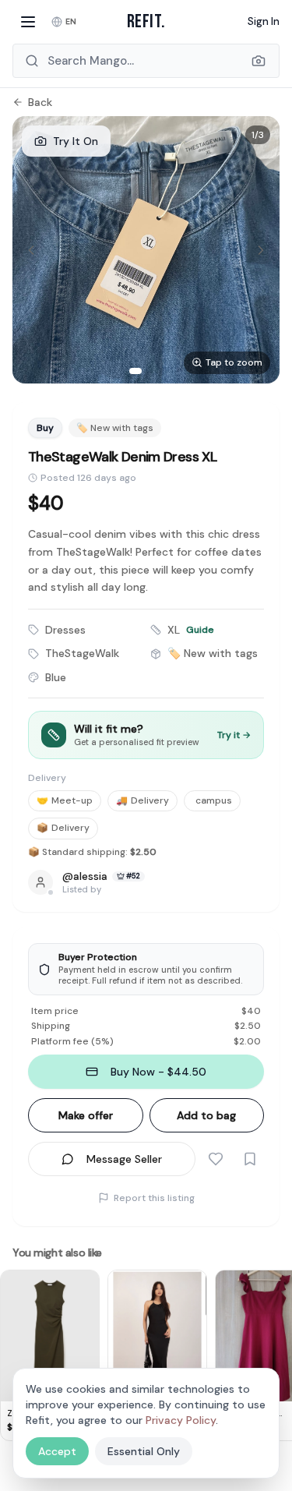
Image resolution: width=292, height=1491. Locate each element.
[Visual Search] (258, 60)
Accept (57, 1451)
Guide (200, 630)
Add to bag (206, 1115)
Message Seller (124, 1159)
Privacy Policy (181, 1420)
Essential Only (143, 1451)
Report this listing (154, 1198)
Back (40, 102)
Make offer (85, 1115)
